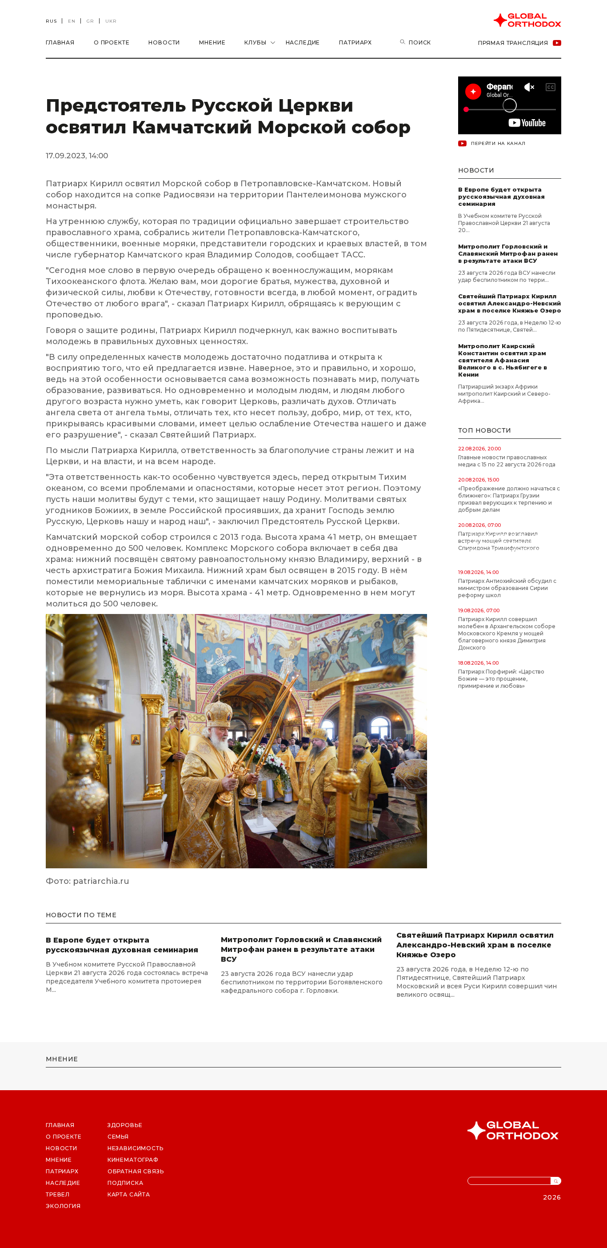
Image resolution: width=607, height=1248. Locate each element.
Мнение (212, 42)
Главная (60, 42)
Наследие (303, 42)
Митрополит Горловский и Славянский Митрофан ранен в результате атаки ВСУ (508, 253)
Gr (90, 21)
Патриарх (355, 42)
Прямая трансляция (513, 43)
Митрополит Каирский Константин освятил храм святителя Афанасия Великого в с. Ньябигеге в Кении (502, 360)
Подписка (126, 1183)
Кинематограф (133, 1159)
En (72, 21)
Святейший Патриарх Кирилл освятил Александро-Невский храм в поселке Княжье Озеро (509, 303)
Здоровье (125, 1125)
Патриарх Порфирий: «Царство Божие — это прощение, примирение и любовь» (501, 678)
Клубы (255, 42)
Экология (63, 1206)
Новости (164, 42)
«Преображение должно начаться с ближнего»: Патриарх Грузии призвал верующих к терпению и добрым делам (509, 499)
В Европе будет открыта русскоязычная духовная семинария (501, 196)
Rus (51, 21)
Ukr (111, 21)
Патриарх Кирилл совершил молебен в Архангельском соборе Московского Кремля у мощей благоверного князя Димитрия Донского (506, 633)
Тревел (58, 1194)
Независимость (136, 1148)
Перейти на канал (498, 143)
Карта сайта (129, 1194)
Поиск (420, 42)
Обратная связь (136, 1171)
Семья (118, 1136)
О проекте (112, 42)
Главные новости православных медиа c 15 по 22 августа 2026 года (506, 461)
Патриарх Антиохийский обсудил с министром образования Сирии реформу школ (507, 588)
